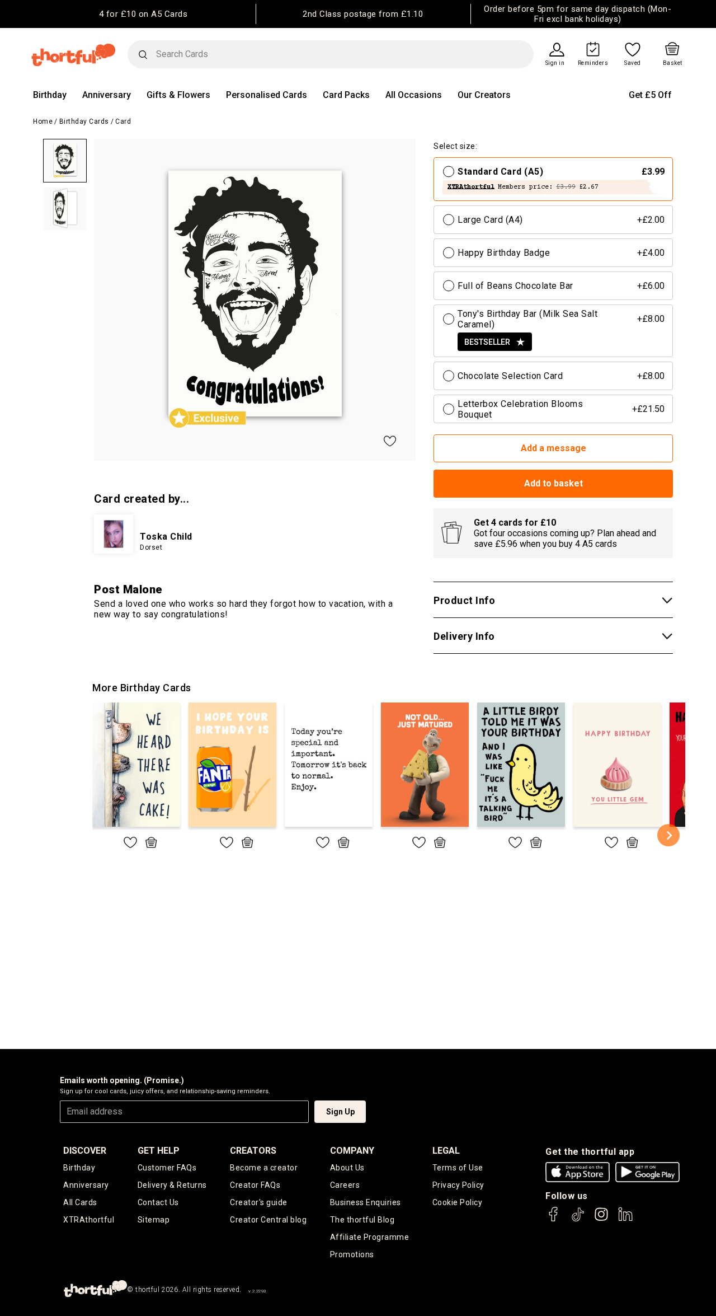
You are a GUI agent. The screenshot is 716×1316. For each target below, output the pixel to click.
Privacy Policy (458, 1185)
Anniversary (106, 95)
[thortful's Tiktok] (577, 1219)
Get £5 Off (650, 95)
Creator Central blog (268, 1219)
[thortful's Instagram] (601, 1219)
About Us (347, 1167)
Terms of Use (457, 1167)
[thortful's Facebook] (553, 1219)
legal (446, 1150)
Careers (345, 1185)
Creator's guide (259, 1202)
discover (84, 1150)
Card (123, 121)
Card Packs (346, 95)
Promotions (352, 1254)
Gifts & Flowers (178, 95)
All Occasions (413, 95)
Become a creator (264, 1167)
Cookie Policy (457, 1202)
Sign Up (340, 1111)
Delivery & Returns (172, 1185)
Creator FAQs (255, 1185)
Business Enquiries (365, 1202)
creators (253, 1150)
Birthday (50, 95)
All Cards (80, 1202)
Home (43, 121)
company (352, 1150)
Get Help (159, 1150)
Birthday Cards (84, 121)
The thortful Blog (362, 1219)
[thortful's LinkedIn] (625, 1219)
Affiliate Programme (369, 1237)
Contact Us (158, 1202)
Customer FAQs (167, 1167)
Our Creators (484, 95)
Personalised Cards (266, 95)
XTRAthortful (88, 1219)
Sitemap (154, 1219)
